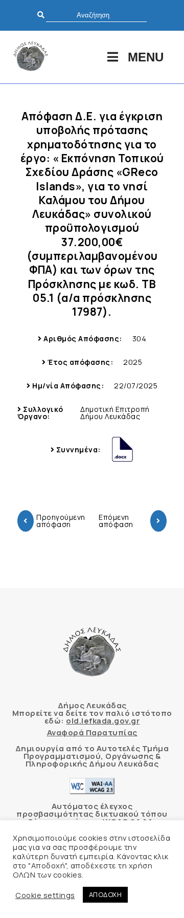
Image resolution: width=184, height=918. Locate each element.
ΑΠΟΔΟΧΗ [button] (105, 894)
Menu (146, 57)
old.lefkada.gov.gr (103, 720)
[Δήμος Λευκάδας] (30, 57)
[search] (96, 15)
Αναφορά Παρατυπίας (92, 732)
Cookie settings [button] (45, 895)
